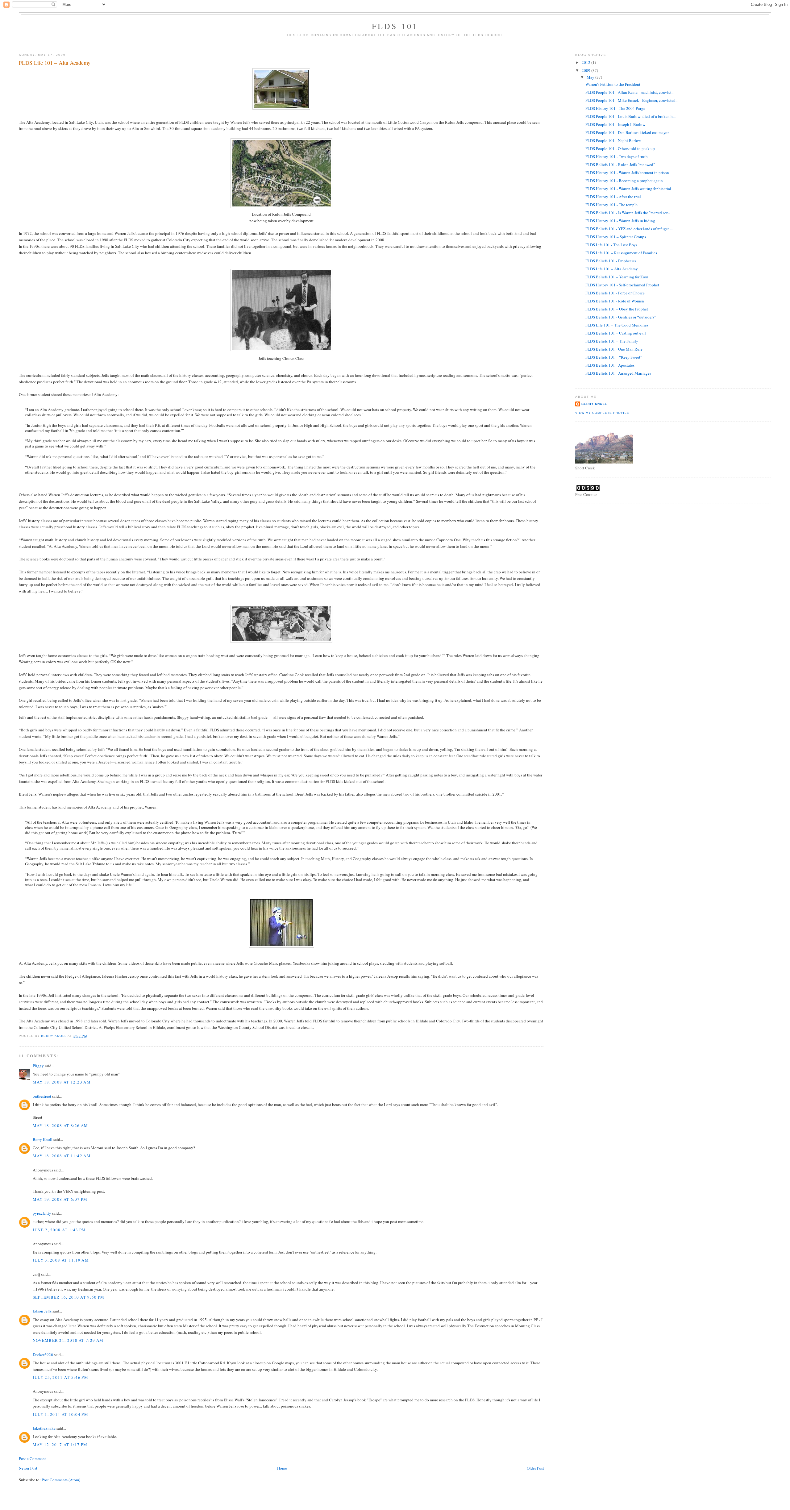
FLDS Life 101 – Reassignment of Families (621, 253)
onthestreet (42, 1096)
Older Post (535, 1468)
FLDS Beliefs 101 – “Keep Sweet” (613, 357)
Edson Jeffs (42, 1311)
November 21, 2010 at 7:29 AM (68, 1340)
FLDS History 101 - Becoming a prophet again (624, 180)
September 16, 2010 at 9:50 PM (69, 1297)
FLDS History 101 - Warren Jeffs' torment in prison (627, 172)
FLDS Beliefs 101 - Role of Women (614, 301)
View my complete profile (602, 412)
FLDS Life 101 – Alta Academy (611, 269)
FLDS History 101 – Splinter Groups (615, 236)
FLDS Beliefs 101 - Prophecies (610, 261)
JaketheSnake (44, 1428)
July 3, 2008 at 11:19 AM (61, 1260)
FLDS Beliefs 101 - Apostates (609, 365)
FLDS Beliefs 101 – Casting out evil (615, 333)
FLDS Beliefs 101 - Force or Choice (615, 293)
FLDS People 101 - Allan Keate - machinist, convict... (629, 92)
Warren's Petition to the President (612, 84)
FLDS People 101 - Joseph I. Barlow (615, 124)
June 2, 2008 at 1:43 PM (59, 1230)
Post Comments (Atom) (61, 1480)
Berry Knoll (42, 1139)
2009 (586, 70)
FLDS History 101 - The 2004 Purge (615, 108)
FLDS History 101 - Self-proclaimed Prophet (622, 285)
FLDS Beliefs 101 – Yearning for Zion (616, 277)
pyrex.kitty (42, 1213)
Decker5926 (43, 1354)
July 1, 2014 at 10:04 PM (60, 1414)
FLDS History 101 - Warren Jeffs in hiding (620, 220)
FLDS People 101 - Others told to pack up (620, 148)
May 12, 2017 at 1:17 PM (60, 1444)
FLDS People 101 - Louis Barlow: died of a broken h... (630, 116)
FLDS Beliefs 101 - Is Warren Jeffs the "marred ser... (627, 212)
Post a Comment (32, 1458)
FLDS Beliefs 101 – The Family (611, 341)
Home (282, 1468)
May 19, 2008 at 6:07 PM (60, 1199)
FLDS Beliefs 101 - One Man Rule (613, 349)
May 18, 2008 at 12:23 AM (62, 1082)
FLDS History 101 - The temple (611, 204)
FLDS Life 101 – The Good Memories (616, 325)
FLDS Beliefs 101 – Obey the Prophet (616, 309)
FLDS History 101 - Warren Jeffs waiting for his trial (628, 188)
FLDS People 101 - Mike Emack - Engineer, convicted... (631, 100)
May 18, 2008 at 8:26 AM (60, 1125)
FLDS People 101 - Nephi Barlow (613, 140)
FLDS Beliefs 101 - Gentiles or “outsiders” (620, 317)
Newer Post (28, 1468)
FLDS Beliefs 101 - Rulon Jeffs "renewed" (620, 164)
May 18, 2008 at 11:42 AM (62, 1155)
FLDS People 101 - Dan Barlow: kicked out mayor (627, 132)
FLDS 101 (395, 26)
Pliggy (38, 1065)
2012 (586, 62)
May (591, 77)
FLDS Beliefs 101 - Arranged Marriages (618, 373)
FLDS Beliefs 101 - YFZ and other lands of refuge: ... (629, 228)
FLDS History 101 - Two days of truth (616, 156)
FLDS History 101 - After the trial (613, 196)
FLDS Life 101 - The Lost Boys (611, 245)
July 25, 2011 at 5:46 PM (60, 1377)
